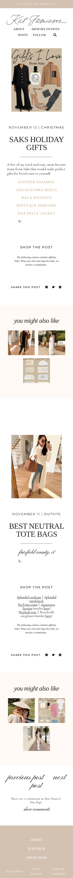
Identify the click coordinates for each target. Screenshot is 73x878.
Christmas (52, 127)
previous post (25, 777)
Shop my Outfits (46, 29)
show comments (37, 809)
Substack (36, 849)
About (18, 29)
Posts (23, 35)
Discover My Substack (36, 4)
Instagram (36, 857)
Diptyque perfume (36, 205)
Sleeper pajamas (36, 182)
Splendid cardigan (29, 597)
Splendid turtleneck (42, 599)
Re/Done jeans (27, 605)
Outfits (52, 514)
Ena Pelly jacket (36, 213)
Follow (39, 35)
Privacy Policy (14, 871)
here (46, 608)
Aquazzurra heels (36, 190)
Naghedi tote (27, 612)
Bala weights (36, 198)
